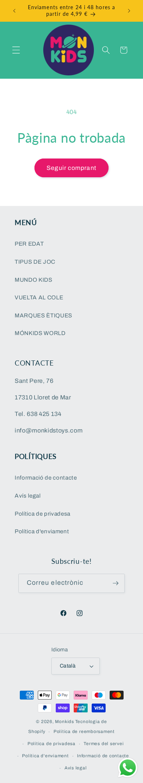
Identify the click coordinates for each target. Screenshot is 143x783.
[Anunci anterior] (14, 11)
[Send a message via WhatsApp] (127, 767)
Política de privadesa (42, 513)
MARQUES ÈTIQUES (43, 315)
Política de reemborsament (84, 731)
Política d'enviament (42, 531)
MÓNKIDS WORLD (40, 333)
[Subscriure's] (115, 583)
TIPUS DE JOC (35, 262)
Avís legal (28, 495)
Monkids (64, 721)
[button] (16, 50)
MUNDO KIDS (33, 280)
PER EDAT (29, 244)
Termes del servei (104, 743)
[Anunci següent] (129, 11)
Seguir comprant (71, 168)
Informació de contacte (46, 477)
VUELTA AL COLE (39, 297)
